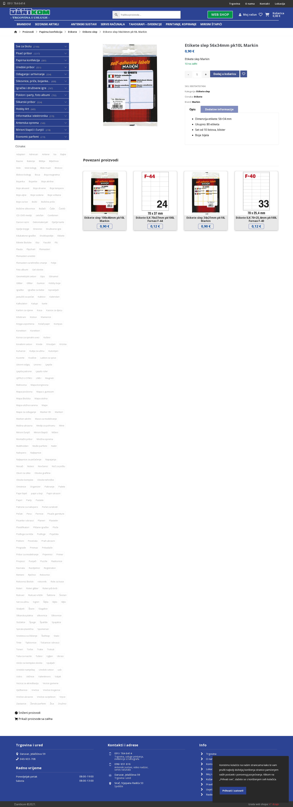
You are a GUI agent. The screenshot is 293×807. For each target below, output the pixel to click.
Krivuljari (50, 344)
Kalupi (34, 303)
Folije (53, 262)
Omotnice (21, 486)
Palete (61, 486)
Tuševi (39, 656)
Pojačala (54, 534)
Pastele (40, 500)
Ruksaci (20, 595)
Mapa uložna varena (27, 405)
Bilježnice (54, 161)
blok (18, 167)
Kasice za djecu (54, 310)
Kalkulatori (21, 303)
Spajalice (56, 622)
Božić (34, 201)
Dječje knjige (22, 228)
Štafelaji (45, 635)
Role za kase (57, 581)
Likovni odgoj (23, 364)
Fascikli (47, 242)
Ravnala (20, 567)
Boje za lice (22, 201)
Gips (42, 276)
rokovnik (42, 581)
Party (29, 500)
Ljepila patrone (24, 371)
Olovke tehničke (45, 479)
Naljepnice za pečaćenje (28, 459)
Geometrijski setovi (26, 276)
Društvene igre (53, 228)
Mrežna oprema (45, 439)
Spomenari (43, 629)
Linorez (37, 364)
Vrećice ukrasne (24, 696)
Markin (196, 101)
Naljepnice (35, 452)
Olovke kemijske (24, 479)
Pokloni (20, 540)
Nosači (19, 466)
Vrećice (35, 690)
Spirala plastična (24, 629)
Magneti (49, 378)
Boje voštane (54, 194)
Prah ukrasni (48, 540)
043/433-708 (28, 759)
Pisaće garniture (55, 513)
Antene (46, 154)
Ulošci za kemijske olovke (29, 662)
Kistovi (33, 317)
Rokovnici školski (25, 581)
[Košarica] (267, 14)
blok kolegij (30, 167)
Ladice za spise (48, 357)
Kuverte (20, 357)
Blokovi (58, 167)
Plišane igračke (41, 527)
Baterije (31, 161)
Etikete (198, 96)
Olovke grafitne (43, 473)
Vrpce (62, 696)
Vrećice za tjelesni (46, 696)
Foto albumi (22, 269)
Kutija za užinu (37, 350)
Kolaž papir (44, 323)
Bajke (63, 154)
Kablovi (41, 296)
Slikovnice (56, 615)
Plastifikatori (22, 527)
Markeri (59, 412)
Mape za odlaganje (26, 412)
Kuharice (20, 350)
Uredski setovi (46, 669)
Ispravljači (53, 289)
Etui (37, 242)
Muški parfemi (40, 445)
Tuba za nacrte (24, 656)
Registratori (50, 567)
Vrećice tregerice (51, 690)
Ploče (55, 527)
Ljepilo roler (42, 371)
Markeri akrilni (23, 418)
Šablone (51, 595)
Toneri (19, 649)
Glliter (30, 283)
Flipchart (31, 249)
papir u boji (37, 493)
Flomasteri (44, 249)
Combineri (53, 215)
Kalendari (55, 296)
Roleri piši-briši (50, 588)
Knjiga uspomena (25, 323)
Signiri (36, 601)
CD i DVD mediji (24, 215)
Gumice (41, 283)
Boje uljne (21, 194)
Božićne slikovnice (25, 208)
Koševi (47, 337)
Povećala (32, 540)
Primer (59, 554)
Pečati (19, 513)
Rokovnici (45, 574)
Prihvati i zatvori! (232, 790)
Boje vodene (37, 194)
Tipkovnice (30, 642)
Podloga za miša (24, 534)
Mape (45, 405)
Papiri (19, 500)
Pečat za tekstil (49, 506)
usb (60, 669)
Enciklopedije (46, 235)
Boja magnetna (52, 174)
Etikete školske (24, 242)
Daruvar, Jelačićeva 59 (32, 753)
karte (44, 303)
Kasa (39, 310)
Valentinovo (44, 676)
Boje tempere (57, 188)
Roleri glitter (32, 588)
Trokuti (50, 649)
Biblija (42, 161)
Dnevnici (37, 228)
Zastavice (21, 703)
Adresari (33, 154)
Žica (52, 703)
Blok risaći (45, 167)
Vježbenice (21, 690)
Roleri (19, 588)
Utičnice (30, 676)
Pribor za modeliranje (27, 554)
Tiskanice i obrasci (50, 642)
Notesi (30, 466)
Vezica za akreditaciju (27, 683)
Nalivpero (21, 452)
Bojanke (33, 181)
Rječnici (32, 574)
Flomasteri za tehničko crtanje (31, 262)
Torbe (30, 649)
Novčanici (43, 466)
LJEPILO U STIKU (24, 378)
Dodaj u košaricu (224, 74)
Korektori (35, 330)
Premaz (34, 547)
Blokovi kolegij (23, 174)
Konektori (21, 330)
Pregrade (21, 547)
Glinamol (53, 276)
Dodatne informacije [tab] (219, 109)
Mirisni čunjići (23, 432)
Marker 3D (45, 412)
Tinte (18, 642)
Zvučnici (62, 703)
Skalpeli (20, 608)
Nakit (53, 445)
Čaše (52, 208)
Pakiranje (49, 486)
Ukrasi (60, 656)
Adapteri (20, 154)
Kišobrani (21, 317)
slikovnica (42, 615)
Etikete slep (203, 91)
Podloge (41, 534)
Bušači (42, 208)
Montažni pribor (24, 439)
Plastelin (53, 520)
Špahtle (44, 622)
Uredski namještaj (25, 669)
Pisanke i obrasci (25, 520)
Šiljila (45, 601)
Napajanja (50, 459)
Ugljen (49, 656)
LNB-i (38, 378)
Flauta (19, 249)
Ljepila (48, 364)
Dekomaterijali (40, 222)
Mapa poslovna (24, 391)
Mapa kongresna (39, 384)
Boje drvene (39, 188)
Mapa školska (23, 398)
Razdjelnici (34, 567)
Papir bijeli (21, 493)
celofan (40, 215)
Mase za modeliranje (46, 418)
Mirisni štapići (41, 432)
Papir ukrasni (53, 493)
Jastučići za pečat (25, 296)
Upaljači (50, 662)
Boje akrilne (47, 181)
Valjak (58, 676)
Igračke (20, 289)
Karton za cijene (24, 310)
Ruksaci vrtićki (35, 595)
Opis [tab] (192, 109)
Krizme (63, 344)
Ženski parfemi (38, 703)
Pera (29, 513)
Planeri (41, 520)
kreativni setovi (24, 344)
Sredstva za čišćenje (26, 635)
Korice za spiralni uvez (28, 337)
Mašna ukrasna (24, 425)
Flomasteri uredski (25, 256)
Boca (37, 174)
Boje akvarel (22, 188)
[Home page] (15, 31)
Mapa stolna (41, 398)
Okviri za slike (23, 473)
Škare (31, 608)
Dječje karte (58, 222)
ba (55, 154)
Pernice (39, 513)
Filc (56, 242)
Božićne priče (48, 201)
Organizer (35, 486)
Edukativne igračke (26, 235)
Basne (19, 161)
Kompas (58, 323)
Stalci (56, 635)
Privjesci (20, 561)
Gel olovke (37, 269)
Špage (32, 622)
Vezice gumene (50, 683)
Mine (61, 425)
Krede (39, 344)
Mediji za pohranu (45, 425)
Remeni (20, 574)
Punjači (32, 561)
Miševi (55, 432)
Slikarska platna (24, 615)
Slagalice (43, 608)
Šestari (62, 595)
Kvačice (32, 357)
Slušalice (20, 622)
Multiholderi (22, 445)
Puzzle (43, 561)
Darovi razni (22, 222)
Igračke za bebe (36, 289)
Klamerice (46, 317)
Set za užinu (22, 601)
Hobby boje (55, 283)
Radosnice (56, 561)
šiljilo (54, 601)
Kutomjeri (53, 350)
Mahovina (21, 384)
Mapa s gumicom (45, 391)
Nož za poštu (58, 466)
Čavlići (62, 208)
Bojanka (20, 181)
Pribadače (47, 547)
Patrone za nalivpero (27, 506)
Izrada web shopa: (258, 804)
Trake (40, 649)
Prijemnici (47, 554)
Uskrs (19, 676)
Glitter (19, 283)
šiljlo (63, 601)
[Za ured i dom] (30, 13)
